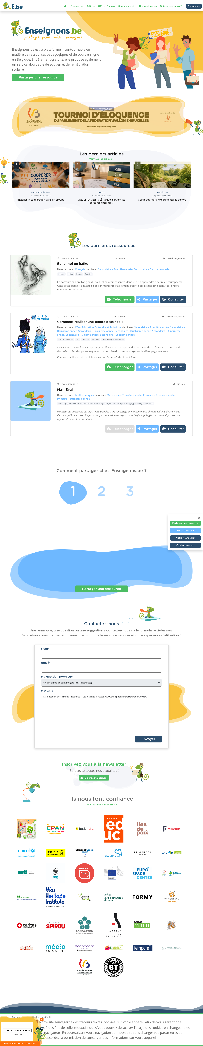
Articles (91, 6)
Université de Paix (40, 192)
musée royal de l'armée (113, 339)
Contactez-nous (185, 545)
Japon (79, 274)
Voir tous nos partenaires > (101, 805)
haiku (70, 274)
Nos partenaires (148, 6)
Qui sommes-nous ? (171, 6)
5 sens (61, 274)
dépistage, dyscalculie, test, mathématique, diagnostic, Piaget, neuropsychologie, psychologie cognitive (105, 403)
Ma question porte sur (57, 676)
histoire (95, 339)
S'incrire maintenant (96, 777)
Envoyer (148, 739)
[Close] (199, 517)
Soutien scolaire (127, 6)
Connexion (194, 6)
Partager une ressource (38, 77)
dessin (86, 339)
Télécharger (122, 299)
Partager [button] (149, 299)
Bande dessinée (65, 339)
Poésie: (88, 274)
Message (47, 690)
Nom (45, 648)
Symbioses (162, 192)
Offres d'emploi (106, 6)
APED (101, 192)
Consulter (175, 299)
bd (78, 339)
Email (45, 662)
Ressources (77, 6)
